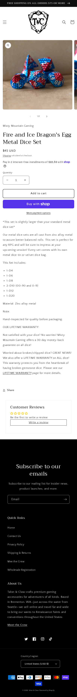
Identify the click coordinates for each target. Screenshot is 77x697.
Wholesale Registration (21, 569)
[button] (5, 22)
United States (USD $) (37, 663)
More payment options (39, 213)
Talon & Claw (34, 690)
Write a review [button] (38, 422)
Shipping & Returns (19, 552)
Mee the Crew (15, 561)
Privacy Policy (15, 544)
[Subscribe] (65, 499)
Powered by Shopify (47, 690)
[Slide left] (30, 116)
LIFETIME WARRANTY (17, 373)
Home (11, 527)
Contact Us (14, 536)
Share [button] (10, 390)
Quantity (7, 172)
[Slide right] (47, 116)
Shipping (7, 156)
